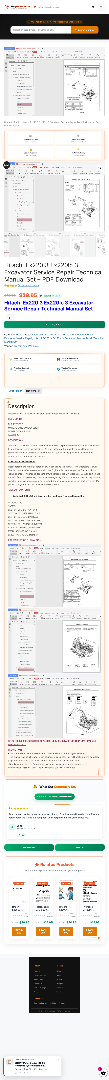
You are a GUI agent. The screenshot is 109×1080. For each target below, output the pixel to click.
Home (7, 122)
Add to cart (54, 324)
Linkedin (59, 971)
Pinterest (59, 979)
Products (62, 1003)
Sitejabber (53, 1003)
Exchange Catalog (40, 975)
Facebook (59, 988)
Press (36, 992)
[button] (99, 167)
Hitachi (16, 122)
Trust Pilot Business (40, 1003)
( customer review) (29, 285)
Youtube (59, 992)
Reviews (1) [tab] (33, 390)
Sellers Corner (39, 979)
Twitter (58, 975)
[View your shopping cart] (93, 7)
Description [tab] (15, 390)
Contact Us (38, 983)
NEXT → (80, 847)
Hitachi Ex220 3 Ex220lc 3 (47, 334)
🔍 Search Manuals (85, 30)
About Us (37, 971)
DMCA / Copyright (40, 988)
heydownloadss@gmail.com (48, 7)
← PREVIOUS (29, 847)
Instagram (59, 983)
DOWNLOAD (19, 931)
